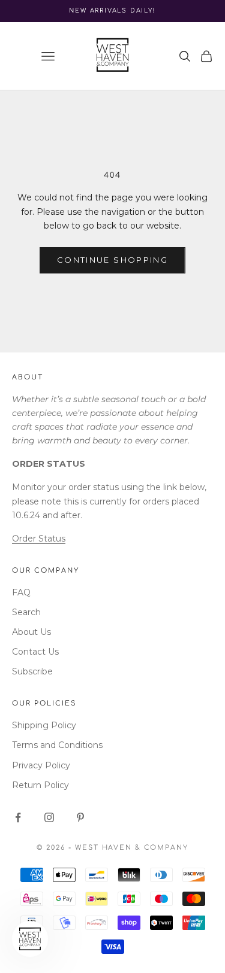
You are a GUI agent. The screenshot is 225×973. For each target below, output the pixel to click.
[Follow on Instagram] (49, 817)
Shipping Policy (44, 725)
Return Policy (40, 785)
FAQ (21, 592)
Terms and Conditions (57, 745)
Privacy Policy (41, 765)
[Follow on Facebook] (18, 817)
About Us (31, 632)
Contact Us (35, 651)
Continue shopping (112, 259)
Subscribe (32, 671)
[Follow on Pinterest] (80, 817)
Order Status (38, 538)
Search (26, 612)
